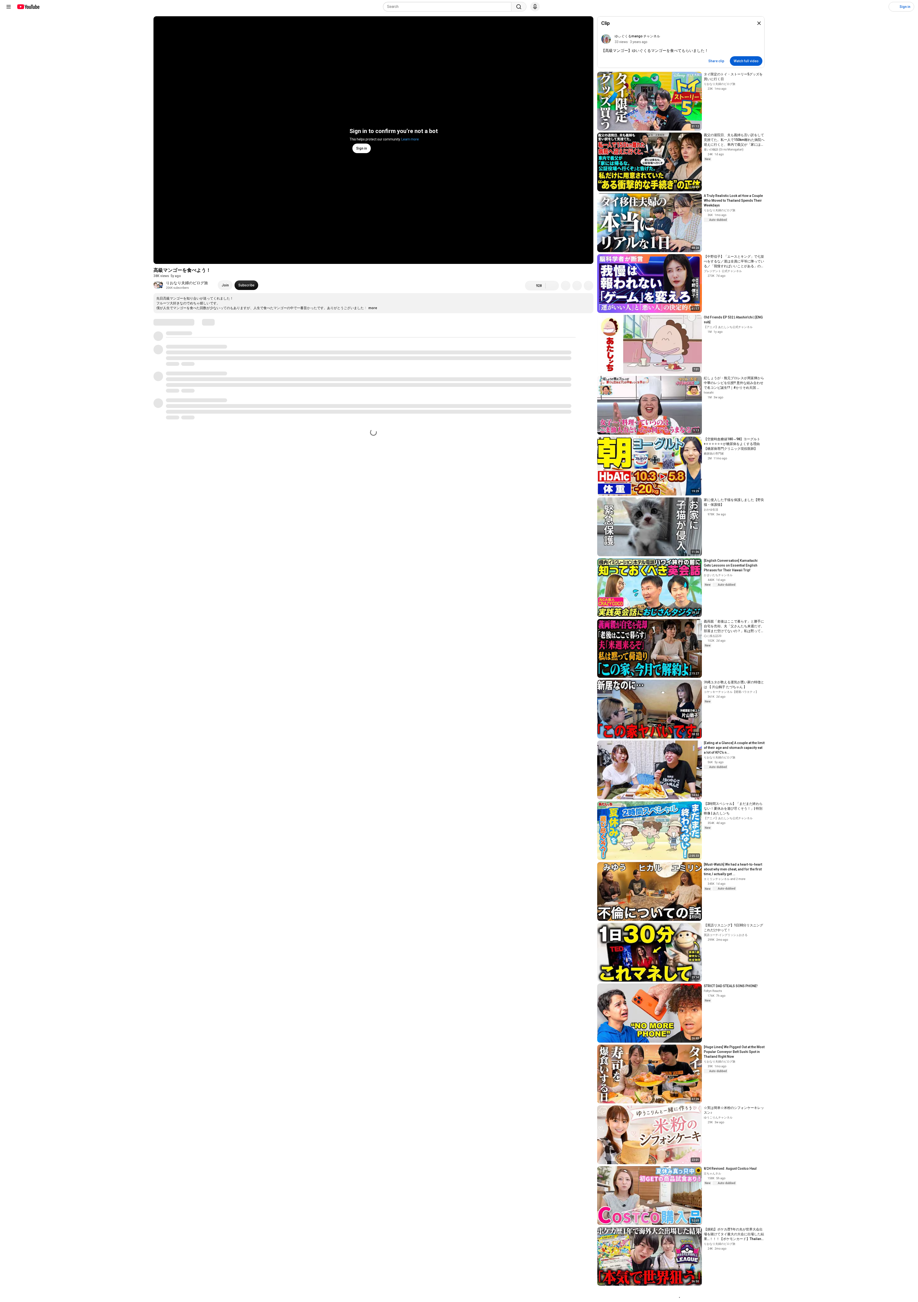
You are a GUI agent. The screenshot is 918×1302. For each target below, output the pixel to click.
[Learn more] (749, 23)
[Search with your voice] (535, 6)
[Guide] (8, 7)
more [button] (372, 308)
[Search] (518, 6)
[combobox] (448, 7)
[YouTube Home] (28, 6)
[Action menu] (755, 39)
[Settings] (882, 7)
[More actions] (588, 285)
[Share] (565, 285)
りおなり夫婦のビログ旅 (187, 283)
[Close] (759, 23)
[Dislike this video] (552, 285)
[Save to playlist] (577, 285)
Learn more (410, 139)
